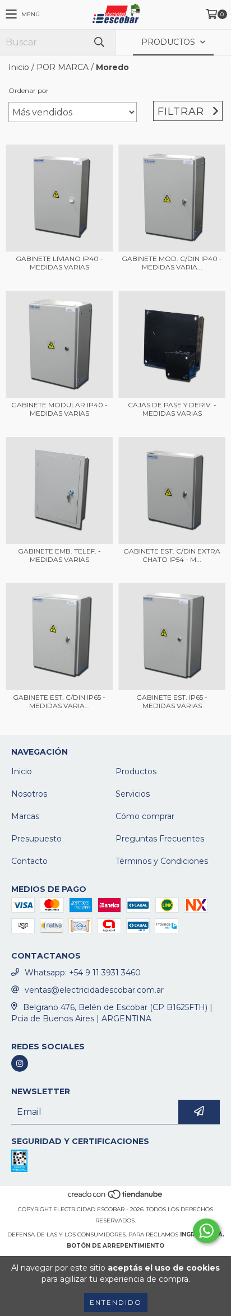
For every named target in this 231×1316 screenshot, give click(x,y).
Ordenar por (28, 90)
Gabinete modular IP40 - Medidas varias (59, 409)
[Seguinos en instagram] (19, 1063)
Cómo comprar (145, 816)
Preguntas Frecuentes (160, 839)
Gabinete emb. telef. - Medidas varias (59, 555)
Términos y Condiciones (162, 861)
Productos (136, 771)
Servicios (133, 794)
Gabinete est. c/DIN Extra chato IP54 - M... (171, 555)
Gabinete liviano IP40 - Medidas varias (59, 262)
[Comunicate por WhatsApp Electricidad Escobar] (206, 1231)
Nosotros (29, 794)
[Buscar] (98, 42)
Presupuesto (36, 839)
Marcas (25, 816)
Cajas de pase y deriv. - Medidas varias (172, 409)
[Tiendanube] (116, 1198)
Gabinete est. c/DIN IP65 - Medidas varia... (59, 701)
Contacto (29, 861)
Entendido (116, 1302)
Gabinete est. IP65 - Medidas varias (171, 701)
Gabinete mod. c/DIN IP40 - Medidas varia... (172, 262)
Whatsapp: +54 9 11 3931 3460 (83, 973)
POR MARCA (62, 67)
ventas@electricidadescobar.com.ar (94, 990)
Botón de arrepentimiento (115, 1245)
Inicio (18, 67)
